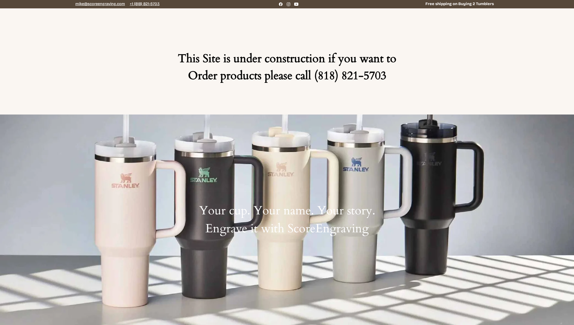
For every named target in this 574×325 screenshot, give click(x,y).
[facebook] (281, 4)
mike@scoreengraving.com (100, 3)
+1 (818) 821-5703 (145, 3)
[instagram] (288, 4)
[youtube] (296, 4)
